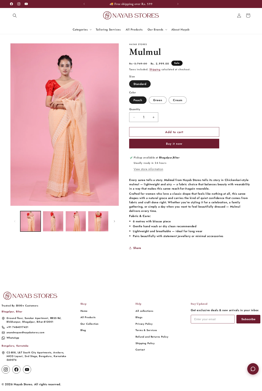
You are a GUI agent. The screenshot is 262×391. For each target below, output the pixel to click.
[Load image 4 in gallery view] (98, 221)
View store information (148, 169)
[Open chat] (253, 369)
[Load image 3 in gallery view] (76, 221)
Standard (139, 84)
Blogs (139, 317)
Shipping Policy (145, 343)
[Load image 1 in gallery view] (30, 221)
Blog (83, 330)
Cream (177, 100)
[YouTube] (27, 369)
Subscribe (248, 319)
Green (157, 100)
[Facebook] (16, 369)
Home (84, 311)
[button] (14, 15)
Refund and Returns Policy (152, 337)
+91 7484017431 (17, 327)
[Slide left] (14, 221)
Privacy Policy (144, 324)
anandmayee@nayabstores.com (26, 332)
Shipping (154, 69)
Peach (137, 100)
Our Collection (89, 324)
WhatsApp (13, 338)
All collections (144, 311)
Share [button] (137, 248)
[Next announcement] (177, 4)
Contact (140, 349)
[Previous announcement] (84, 4)
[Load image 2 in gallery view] (53, 221)
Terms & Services (146, 330)
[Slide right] (114, 221)
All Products (88, 317)
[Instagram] (6, 369)
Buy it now (174, 143)
